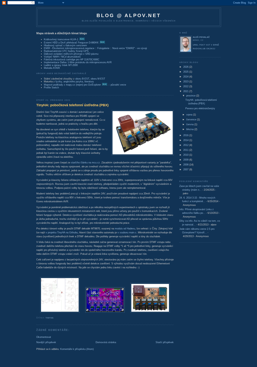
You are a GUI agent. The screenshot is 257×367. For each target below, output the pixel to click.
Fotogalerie (103, 48)
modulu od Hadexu (125, 228)
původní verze (118, 84)
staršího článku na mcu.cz (85, 162)
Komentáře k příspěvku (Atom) (77, 349)
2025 (186, 71)
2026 (186, 66)
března (190, 129)
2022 (186, 86)
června (190, 124)
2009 (186, 159)
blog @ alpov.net (129, 15)
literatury (89, 81)
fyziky (59, 81)
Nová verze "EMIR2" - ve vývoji (129, 48)
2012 (186, 145)
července (191, 119)
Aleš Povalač (201, 37)
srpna (189, 114)
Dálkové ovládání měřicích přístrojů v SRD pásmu (71, 53)
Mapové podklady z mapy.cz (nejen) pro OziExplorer (72, 84)
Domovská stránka (106, 342)
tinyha (50, 318)
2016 (186, 135)
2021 (186, 91)
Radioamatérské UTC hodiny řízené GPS (66, 51)
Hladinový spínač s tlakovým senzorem (65, 45)
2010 (186, 154)
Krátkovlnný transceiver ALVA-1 (61, 39)
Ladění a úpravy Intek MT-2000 (61, 65)
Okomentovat (43, 337)
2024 (186, 76)
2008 (186, 164)
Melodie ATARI (52, 68)
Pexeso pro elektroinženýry (200, 108)
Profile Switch (51, 87)
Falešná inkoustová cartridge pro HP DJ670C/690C (71, 59)
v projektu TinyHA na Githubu (62, 232)
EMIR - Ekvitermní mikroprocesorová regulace (69, 48)
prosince (191, 95)
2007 (186, 169)
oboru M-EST (98, 78)
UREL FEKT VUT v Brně (206, 45)
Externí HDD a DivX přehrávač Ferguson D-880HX (71, 42)
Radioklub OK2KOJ (204, 49)
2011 (186, 150)
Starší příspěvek (165, 342)
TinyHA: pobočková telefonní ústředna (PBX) (72, 105)
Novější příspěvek (46, 342)
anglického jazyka (73, 81)
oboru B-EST (82, 78)
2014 (186, 140)
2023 (186, 81)
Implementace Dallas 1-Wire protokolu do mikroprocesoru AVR (78, 62)
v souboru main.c (127, 232)
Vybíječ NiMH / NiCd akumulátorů (62, 56)
